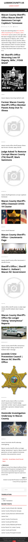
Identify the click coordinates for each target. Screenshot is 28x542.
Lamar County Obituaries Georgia (11, 511)
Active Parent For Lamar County (10, 527)
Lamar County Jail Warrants (9, 522)
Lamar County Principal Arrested (11, 533)
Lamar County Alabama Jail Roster (11, 524)
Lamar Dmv (4, 516)
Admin (16, 26)
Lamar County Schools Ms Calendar (11, 508)
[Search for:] (14, 490)
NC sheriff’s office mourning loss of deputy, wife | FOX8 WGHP (12, 32)
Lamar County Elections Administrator (12, 513)
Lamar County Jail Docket (8, 530)
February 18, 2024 (7, 26)
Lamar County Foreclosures (9, 519)
